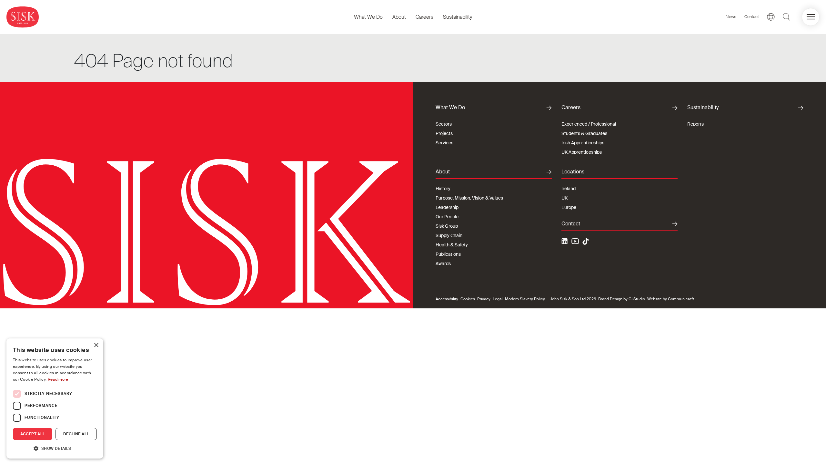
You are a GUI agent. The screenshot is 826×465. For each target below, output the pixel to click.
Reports (695, 124)
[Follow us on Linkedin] (565, 242)
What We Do (368, 17)
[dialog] (54, 398)
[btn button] (787, 17)
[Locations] (771, 17)
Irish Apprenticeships (582, 143)
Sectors (444, 124)
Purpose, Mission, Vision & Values (469, 198)
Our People (447, 217)
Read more (58, 379)
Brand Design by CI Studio (621, 299)
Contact (751, 16)
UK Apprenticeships (581, 152)
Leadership (447, 207)
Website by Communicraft (670, 299)
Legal (498, 299)
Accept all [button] (32, 434)
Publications (448, 254)
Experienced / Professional (588, 124)
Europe (568, 207)
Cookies (467, 299)
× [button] (96, 345)
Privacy (483, 299)
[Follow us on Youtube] (575, 242)
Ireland (568, 188)
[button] (811, 17)
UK (564, 198)
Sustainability (457, 17)
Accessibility (447, 299)
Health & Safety (452, 245)
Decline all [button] (76, 434)
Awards (443, 263)
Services (444, 143)
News (731, 16)
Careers (424, 17)
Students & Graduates (584, 133)
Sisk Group (447, 226)
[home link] (22, 17)
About (399, 17)
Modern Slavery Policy (525, 299)
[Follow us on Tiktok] (585, 241)
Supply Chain (449, 235)
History (443, 188)
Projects (444, 133)
